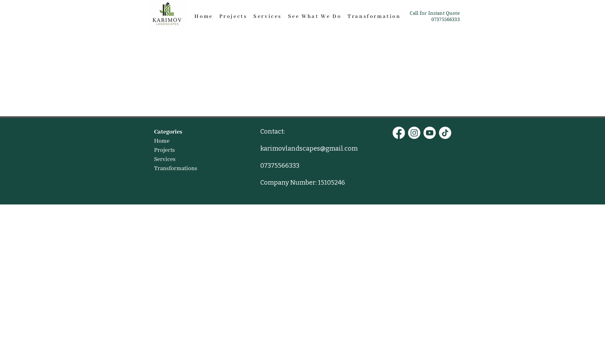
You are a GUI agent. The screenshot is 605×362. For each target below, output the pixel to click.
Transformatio (372, 16)
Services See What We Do (300, 16)
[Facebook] (399, 133)
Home (203, 16)
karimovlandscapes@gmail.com (309, 148)
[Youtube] (430, 133)
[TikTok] (445, 133)
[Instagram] (414, 133)
